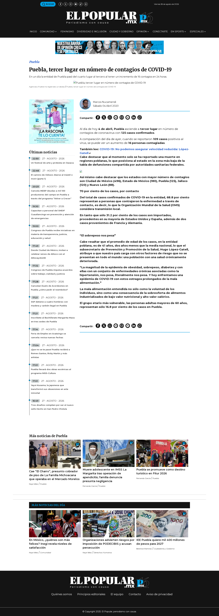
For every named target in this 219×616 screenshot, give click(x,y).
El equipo (117, 594)
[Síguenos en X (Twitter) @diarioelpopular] (65, 4)
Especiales (197, 31)
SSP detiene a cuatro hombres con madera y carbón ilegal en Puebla (49, 304)
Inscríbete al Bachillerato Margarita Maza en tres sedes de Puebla (53, 319)
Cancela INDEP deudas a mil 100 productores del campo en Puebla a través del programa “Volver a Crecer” (51, 195)
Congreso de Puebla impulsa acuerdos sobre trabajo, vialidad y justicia (52, 272)
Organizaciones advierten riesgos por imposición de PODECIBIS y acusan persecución (108, 543)
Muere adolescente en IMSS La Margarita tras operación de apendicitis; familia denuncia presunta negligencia (104, 475)
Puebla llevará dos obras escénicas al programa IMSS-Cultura (51, 371)
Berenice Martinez (144, 549)
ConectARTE (160, 31)
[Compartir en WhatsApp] (109, 117)
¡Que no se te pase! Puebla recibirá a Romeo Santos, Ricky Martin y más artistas (50, 353)
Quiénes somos (61, 594)
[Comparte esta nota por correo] (121, 117)
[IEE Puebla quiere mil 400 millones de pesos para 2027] (162, 523)
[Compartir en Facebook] (97, 117)
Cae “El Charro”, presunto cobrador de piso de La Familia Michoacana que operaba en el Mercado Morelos (54, 475)
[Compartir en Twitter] (103, 117)
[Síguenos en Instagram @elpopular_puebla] (71, 4)
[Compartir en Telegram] (115, 117)
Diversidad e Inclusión (92, 31)
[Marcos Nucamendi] (85, 103)
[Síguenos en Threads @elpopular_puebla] (86, 4)
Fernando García (90, 486)
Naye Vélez (33, 484)
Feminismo (67, 31)
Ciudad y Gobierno (121, 31)
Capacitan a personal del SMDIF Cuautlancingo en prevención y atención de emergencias (52, 214)
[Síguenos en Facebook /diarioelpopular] (60, 4)
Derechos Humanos (103, 552)
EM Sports (177, 31)
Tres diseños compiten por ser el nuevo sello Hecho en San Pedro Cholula (52, 407)
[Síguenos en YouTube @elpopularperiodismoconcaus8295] (76, 4)
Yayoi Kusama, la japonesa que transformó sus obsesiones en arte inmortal (49, 389)
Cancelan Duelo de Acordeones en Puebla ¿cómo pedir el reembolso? (49, 288)
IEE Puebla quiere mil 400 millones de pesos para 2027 (160, 541)
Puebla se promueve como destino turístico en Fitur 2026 (160, 471)
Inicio (33, 31)
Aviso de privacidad (159, 594)
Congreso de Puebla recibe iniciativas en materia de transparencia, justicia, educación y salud (53, 234)
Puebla (34, 62)
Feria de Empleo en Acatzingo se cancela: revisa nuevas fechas (48, 335)
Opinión (141, 31)
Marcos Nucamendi (104, 102)
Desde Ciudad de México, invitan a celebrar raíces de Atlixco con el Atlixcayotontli (49, 254)
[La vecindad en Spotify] (51, 121)
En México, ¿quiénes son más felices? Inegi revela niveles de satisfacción (50, 543)
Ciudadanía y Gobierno (164, 549)
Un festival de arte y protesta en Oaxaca (52, 163)
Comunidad (47, 31)
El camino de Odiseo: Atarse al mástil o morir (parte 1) (52, 177)
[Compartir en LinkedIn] (133, 117)
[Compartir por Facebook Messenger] (127, 117)
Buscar (49, 4)
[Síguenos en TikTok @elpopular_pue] (81, 4)
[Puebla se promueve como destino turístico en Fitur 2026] (162, 453)
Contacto (135, 594)
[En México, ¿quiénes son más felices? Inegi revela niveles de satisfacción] (55, 523)
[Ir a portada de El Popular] (109, 17)
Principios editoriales (91, 594)
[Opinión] (109, 47)
